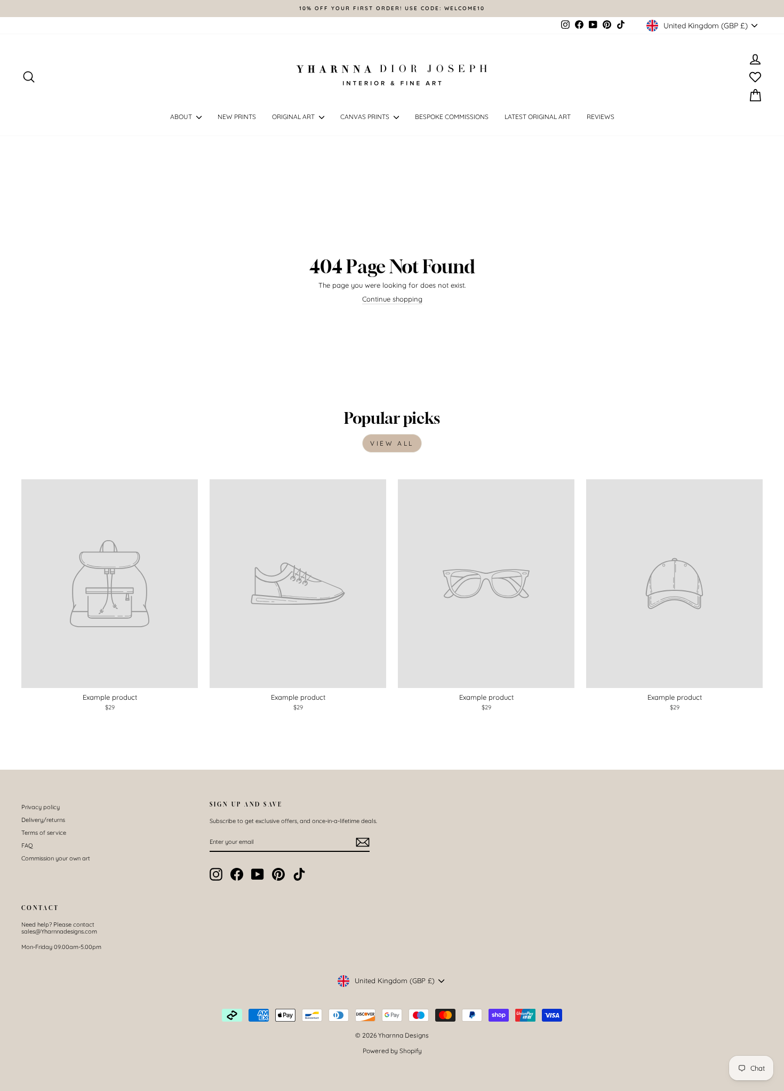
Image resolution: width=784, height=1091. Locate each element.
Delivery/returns (43, 820)
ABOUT (182, 117)
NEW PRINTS (237, 117)
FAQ (27, 845)
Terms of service (43, 832)
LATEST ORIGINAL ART (538, 117)
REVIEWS (600, 117)
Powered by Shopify (392, 1051)
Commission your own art (55, 858)
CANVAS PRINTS (365, 117)
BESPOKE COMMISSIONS (452, 117)
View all (392, 443)
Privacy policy (40, 807)
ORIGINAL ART (294, 117)
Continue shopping (392, 299)
